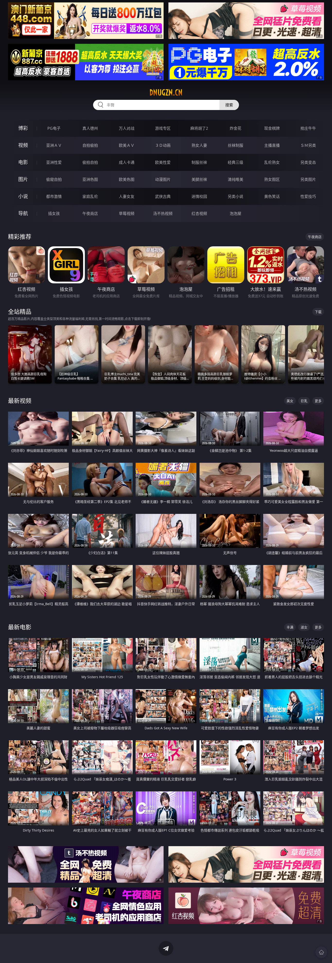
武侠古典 (163, 196)
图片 (23, 179)
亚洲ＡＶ (54, 145)
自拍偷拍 (90, 145)
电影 (23, 162)
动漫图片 (163, 179)
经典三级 (235, 162)
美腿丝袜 (199, 179)
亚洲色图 (90, 179)
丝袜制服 (235, 145)
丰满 (290, 627)
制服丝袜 (199, 162)
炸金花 (235, 128)
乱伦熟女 (272, 162)
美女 (290, 400)
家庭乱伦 (90, 196)
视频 (23, 145)
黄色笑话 (272, 196)
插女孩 (54, 213)
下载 (318, 311)
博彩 (23, 128)
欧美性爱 (163, 162)
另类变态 (308, 162)
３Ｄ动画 (163, 145)
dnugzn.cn (166, 92)
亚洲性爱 (54, 162)
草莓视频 (126, 213)
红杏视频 (199, 213)
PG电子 (54, 128)
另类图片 (308, 179)
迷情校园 (199, 196)
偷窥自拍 (54, 179)
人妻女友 (126, 196)
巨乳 (304, 400)
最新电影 (19, 627)
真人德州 (90, 128)
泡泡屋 (235, 213)
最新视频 (19, 401)
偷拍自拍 (90, 162)
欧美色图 (126, 179)
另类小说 (235, 196)
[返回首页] (321, 952)
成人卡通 (126, 162)
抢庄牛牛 (308, 128)
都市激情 (54, 196)
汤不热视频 (163, 213)
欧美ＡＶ (126, 145)
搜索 (229, 105)
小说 (23, 196)
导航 (23, 213)
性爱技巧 (308, 196)
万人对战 (126, 128)
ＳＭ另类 (308, 145)
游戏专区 (163, 128)
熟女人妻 (199, 145)
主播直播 (272, 145)
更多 (318, 400)
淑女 (304, 627)
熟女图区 (272, 179)
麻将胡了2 (199, 128)
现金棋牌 (272, 128)
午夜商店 (90, 213)
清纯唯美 (235, 179)
